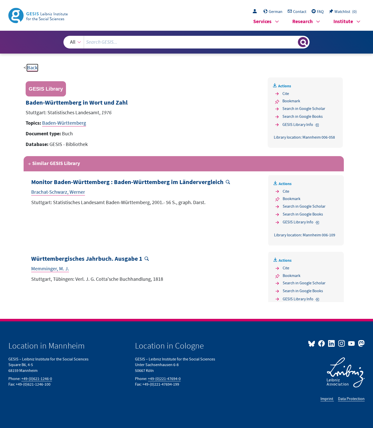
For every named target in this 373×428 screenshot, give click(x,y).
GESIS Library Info (297, 124)
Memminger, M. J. (50, 269)
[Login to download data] (256, 11)
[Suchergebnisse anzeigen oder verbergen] (303, 42)
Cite (285, 93)
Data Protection (351, 398)
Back (32, 67)
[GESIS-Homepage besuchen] (38, 15)
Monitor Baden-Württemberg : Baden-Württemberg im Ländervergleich (127, 182)
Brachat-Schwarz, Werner (58, 192)
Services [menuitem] (262, 21)
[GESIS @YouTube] (352, 343)
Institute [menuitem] (343, 21)
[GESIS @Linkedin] (332, 343)
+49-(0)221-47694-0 (164, 378)
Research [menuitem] (302, 21)
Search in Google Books (302, 116)
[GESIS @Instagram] (342, 343)
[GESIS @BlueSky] (312, 343)
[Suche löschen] (293, 42)
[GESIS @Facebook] (322, 343)
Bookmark (291, 101)
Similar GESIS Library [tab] (56, 163)
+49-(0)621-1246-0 (36, 378)
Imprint (327, 398)
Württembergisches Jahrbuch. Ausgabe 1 (86, 259)
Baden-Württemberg (64, 123)
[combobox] (186, 42)
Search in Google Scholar (303, 108)
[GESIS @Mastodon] (361, 343)
